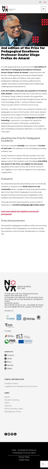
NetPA (7, 397)
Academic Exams (11, 383)
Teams (7, 403)
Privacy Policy (24, 457)
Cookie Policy (24, 460)
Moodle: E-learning (11, 400)
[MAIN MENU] (43, 8)
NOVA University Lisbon (13, 409)
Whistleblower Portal (12, 412)
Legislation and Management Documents (20, 386)
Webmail (7, 406)
